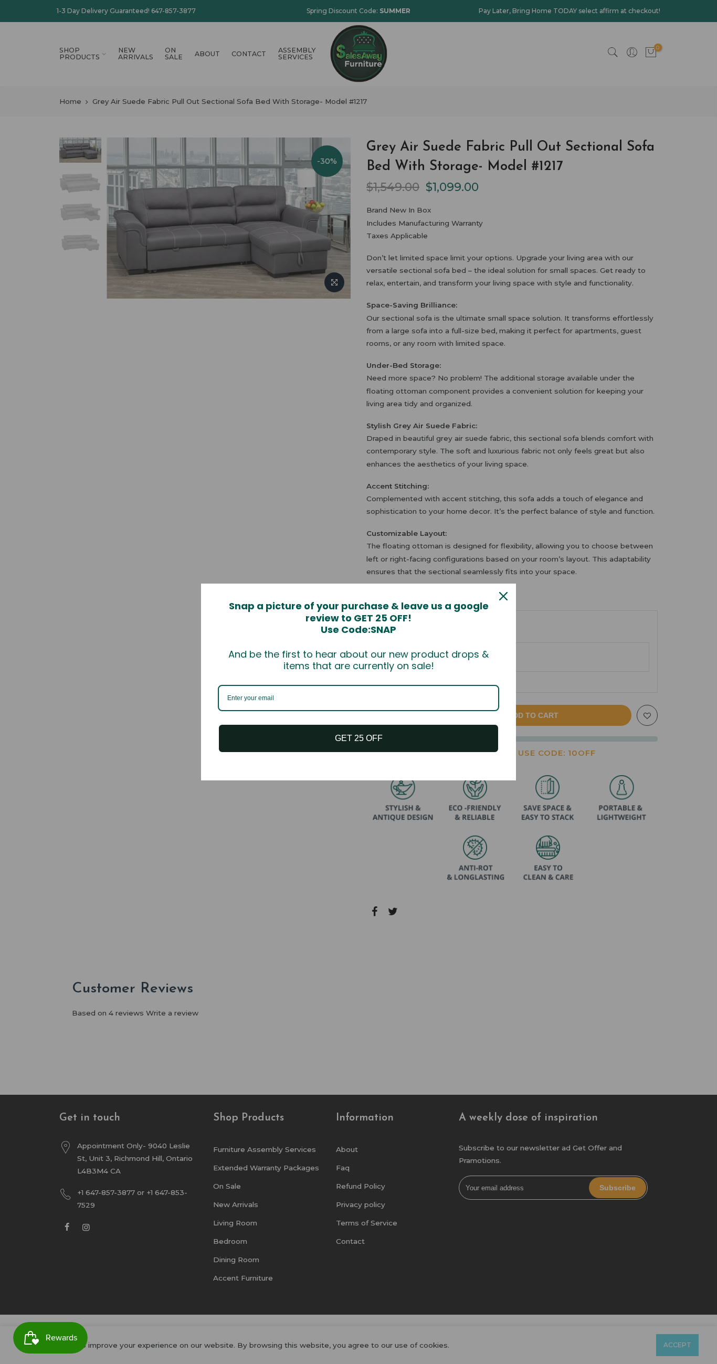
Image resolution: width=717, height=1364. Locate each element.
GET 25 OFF (359, 738)
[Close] (503, 596)
